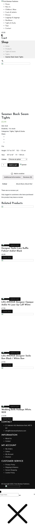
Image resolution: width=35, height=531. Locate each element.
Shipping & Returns (11, 467)
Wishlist (8, 457)
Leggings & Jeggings (12, 17)
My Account (9, 454)
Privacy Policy (10, 465)
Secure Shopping (11, 470)
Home (7, 4)
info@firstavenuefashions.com (15, 431)
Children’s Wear (10, 9)
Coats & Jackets (11, 12)
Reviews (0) (27, 177)
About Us (8, 438)
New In (7, 7)
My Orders (9, 449)
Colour (4, 159)
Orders (7, 451)
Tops (7, 26)
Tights (12, 131)
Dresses (8, 15)
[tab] (12, 177)
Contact (8, 28)
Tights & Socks (10, 23)
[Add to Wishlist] (23, 164)
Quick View (7, 257)
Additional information (12, 177)
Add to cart (13, 165)
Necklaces (8, 20)
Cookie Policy (10, 473)
